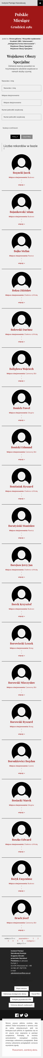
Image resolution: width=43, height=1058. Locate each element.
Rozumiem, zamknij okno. (25, 1049)
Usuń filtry (28, 137)
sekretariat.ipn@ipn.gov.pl (20, 973)
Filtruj (14, 137)
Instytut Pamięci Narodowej (13, 3)
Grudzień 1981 (15, 41)
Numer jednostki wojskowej (12, 110)
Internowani (27, 41)
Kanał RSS (36, 994)
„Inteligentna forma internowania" (21, 44)
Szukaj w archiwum (10, 128)
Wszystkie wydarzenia (31, 39)
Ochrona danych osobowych (22, 1005)
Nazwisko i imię (8, 81)
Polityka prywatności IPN (21, 999)
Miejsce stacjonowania (10, 95)
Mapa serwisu (21, 988)
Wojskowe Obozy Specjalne (21, 46)
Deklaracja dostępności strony (14, 994)
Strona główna (15, 39)
